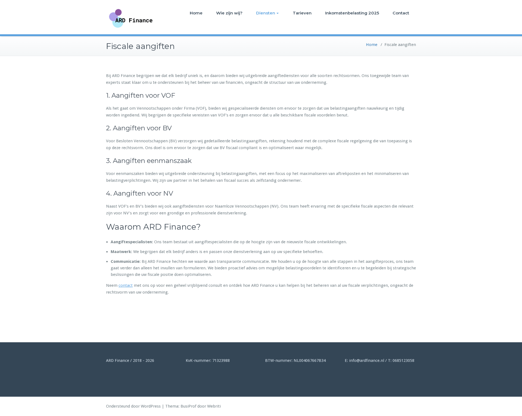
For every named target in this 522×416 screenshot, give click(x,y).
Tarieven (302, 13)
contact (126, 285)
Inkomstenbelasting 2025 (352, 13)
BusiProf (188, 406)
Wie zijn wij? (229, 13)
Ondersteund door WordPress (133, 406)
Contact (401, 13)
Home (196, 13)
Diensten (265, 13)
